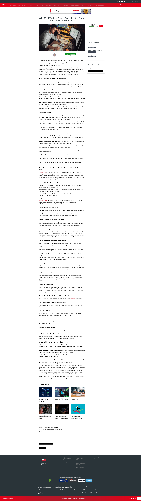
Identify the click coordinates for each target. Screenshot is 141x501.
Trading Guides (57, 5)
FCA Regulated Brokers (66, 459)
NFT (82, 5)
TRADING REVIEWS (22, 5)
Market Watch (135, 1)
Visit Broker (100, 25)
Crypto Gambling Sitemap (81, 498)
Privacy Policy (69, 498)
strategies (72, 298)
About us (95, 458)
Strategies (65, 5)
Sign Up (96, 71)
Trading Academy (74, 5)
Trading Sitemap (75, 498)
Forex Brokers (12, 5)
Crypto (95, 19)
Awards (30, 5)
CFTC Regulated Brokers (67, 458)
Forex (90, 19)
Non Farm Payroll (43, 200)
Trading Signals (39, 5)
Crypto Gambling (99, 5)
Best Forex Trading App (79, 459)
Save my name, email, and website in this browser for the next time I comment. (53, 445)
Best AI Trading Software (80, 467)
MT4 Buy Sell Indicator (92, 55)
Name (40, 440)
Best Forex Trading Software (80, 463)
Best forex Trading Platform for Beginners (82, 464)
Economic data (42, 172)
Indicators (48, 5)
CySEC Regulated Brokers (67, 462)
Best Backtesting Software (80, 462)
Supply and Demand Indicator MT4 (95, 50)
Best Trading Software (79, 458)
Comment (41, 431)
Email (40, 442)
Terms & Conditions (64, 498)
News (89, 5)
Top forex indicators (93, 42)
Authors (95, 459)
